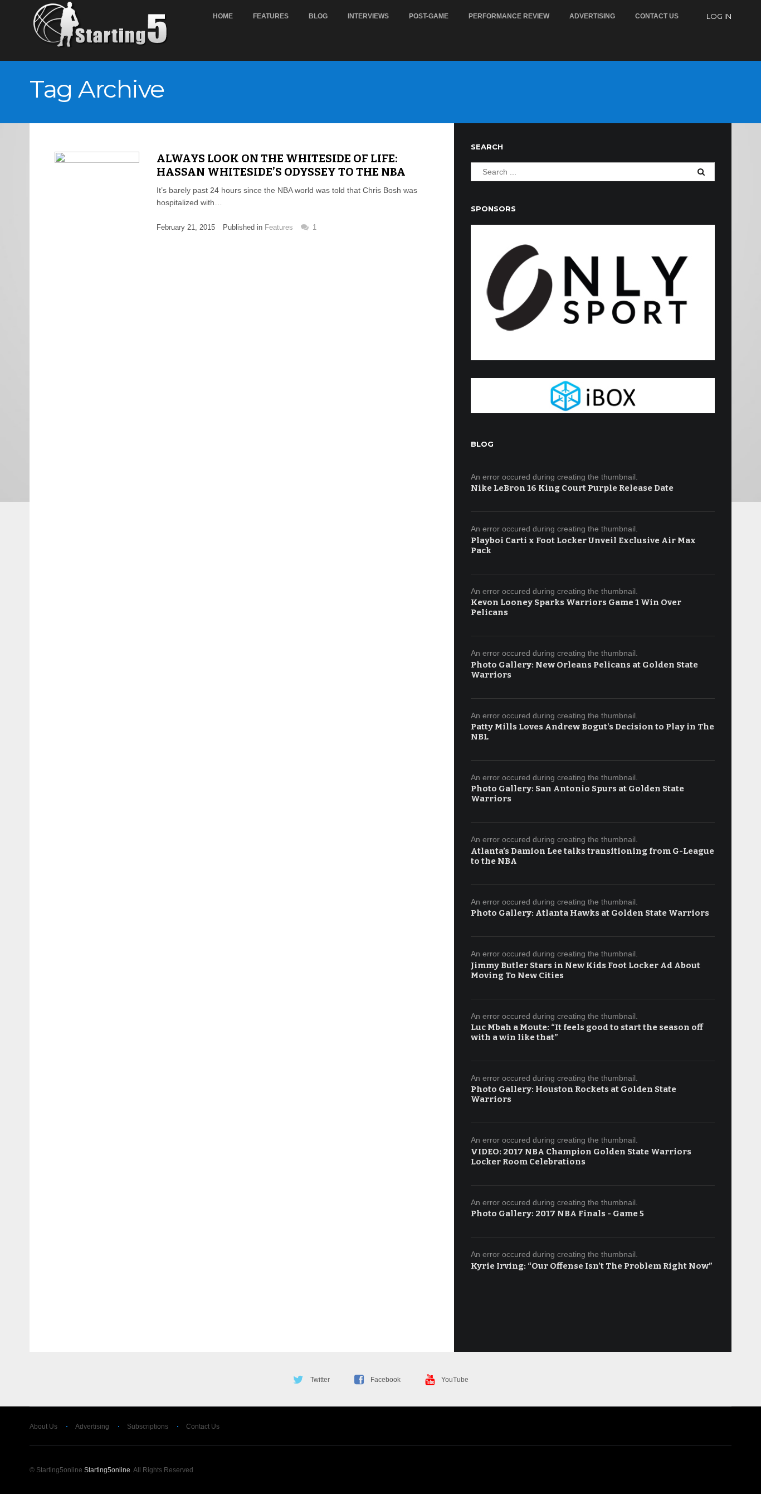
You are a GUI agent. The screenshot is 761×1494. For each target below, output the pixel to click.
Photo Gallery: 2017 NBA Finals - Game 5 (557, 1213)
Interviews (368, 16)
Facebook (385, 1380)
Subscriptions (147, 1426)
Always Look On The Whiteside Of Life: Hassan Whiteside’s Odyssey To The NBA (281, 165)
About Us (43, 1426)
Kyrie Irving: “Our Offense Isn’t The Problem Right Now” (592, 1266)
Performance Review (509, 16)
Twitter (320, 1380)
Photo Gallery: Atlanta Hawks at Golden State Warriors (590, 913)
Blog (318, 16)
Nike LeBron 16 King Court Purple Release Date (572, 488)
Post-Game (428, 16)
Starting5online (107, 1470)
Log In (718, 16)
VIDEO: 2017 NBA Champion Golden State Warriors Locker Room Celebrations (581, 1157)
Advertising (592, 16)
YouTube (455, 1380)
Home (223, 16)
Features (271, 16)
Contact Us (657, 16)
